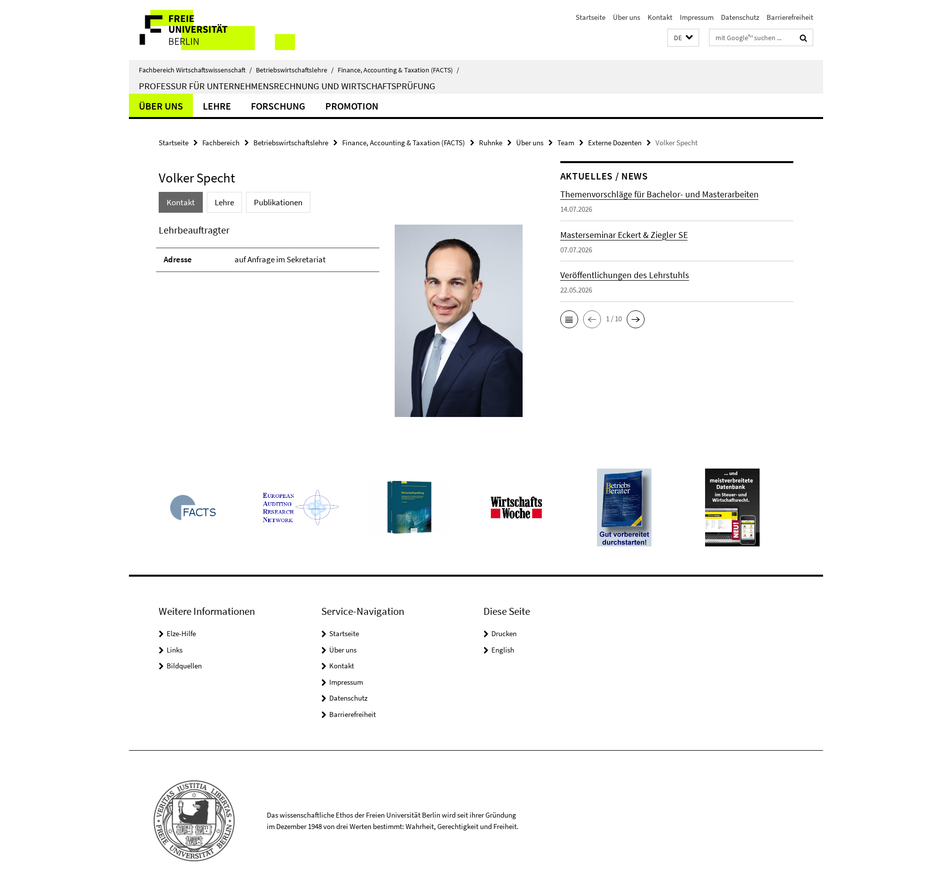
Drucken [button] (504, 633)
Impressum (697, 17)
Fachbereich (220, 142)
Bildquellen (184, 665)
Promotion (351, 106)
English (502, 649)
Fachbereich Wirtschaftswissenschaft (195, 69)
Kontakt (660, 17)
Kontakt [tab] (181, 202)
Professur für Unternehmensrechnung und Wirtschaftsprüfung (287, 86)
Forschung (278, 106)
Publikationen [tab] (278, 202)
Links (174, 649)
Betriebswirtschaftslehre (295, 69)
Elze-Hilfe (181, 633)
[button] (683, 38)
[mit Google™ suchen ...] (803, 38)
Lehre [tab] (224, 202)
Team (565, 142)
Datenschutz (740, 17)
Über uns (626, 17)
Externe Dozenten (615, 142)
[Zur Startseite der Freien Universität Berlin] (212, 30)
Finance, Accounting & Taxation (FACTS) (398, 69)
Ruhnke (490, 142)
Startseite (590, 17)
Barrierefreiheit (790, 17)
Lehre (217, 106)
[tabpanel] (341, 325)
